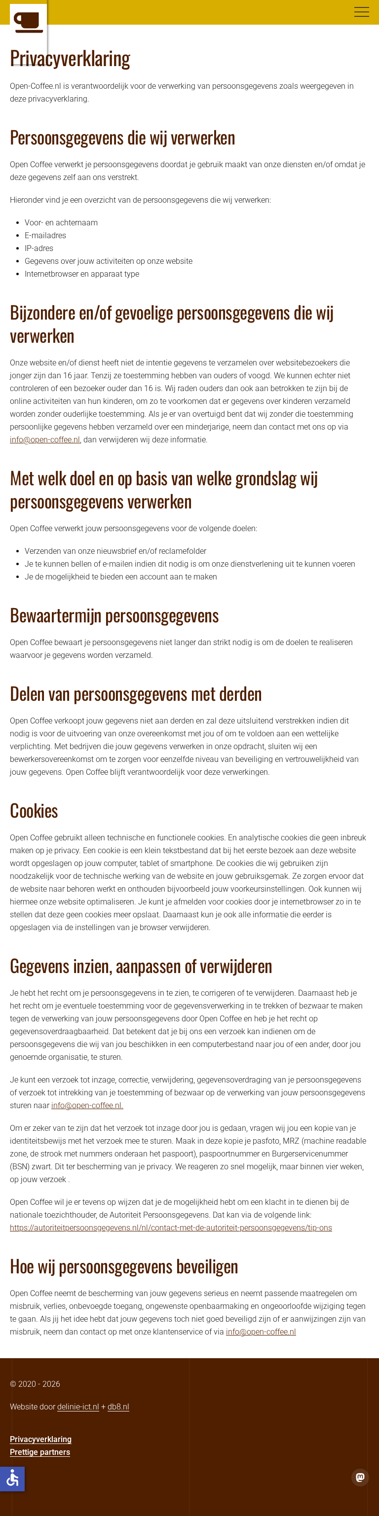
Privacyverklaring (41, 1439)
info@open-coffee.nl (45, 439)
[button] (361, 12)
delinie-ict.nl (78, 1406)
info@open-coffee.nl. (87, 1105)
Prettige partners (40, 1452)
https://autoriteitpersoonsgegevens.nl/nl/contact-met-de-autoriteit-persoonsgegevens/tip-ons (171, 1227)
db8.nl (118, 1406)
